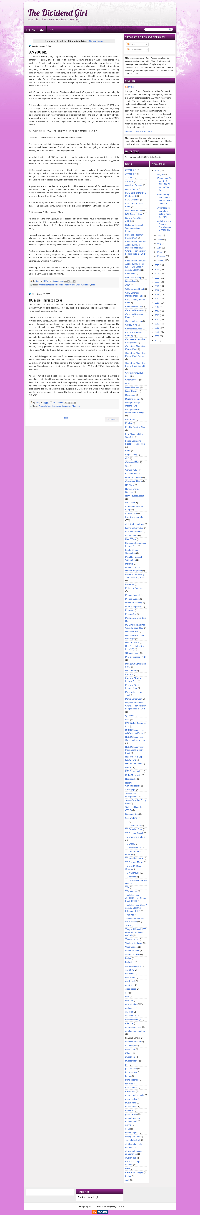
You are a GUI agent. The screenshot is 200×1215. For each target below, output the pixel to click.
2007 (157, 340)
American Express (133, 185)
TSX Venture (131, 891)
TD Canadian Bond (133, 829)
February (161, 256)
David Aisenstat (132, 387)
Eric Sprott (130, 419)
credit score (130, 989)
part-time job (131, 1114)
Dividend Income (132, 399)
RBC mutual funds (133, 763)
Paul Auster (130, 671)
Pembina (129, 674)
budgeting (129, 962)
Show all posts (96, 41)
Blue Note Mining (133, 277)
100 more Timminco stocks (45, 300)
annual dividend (132, 951)
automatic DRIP (132, 954)
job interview (131, 1068)
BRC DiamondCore (133, 214)
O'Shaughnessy (132, 653)
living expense (131, 1080)
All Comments (135, 50)
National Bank (131, 632)
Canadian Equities (133, 321)
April (159, 248)
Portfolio (30, 29)
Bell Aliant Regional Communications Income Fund (134, 228)
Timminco (76, 406)
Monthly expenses (133, 606)
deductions (130, 1008)
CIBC (127, 285)
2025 (157, 265)
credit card (130, 981)
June (159, 239)
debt (127, 996)
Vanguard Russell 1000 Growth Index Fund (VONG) (135, 932)
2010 (157, 328)
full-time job (130, 1045)
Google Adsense (132, 473)
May (159, 243)
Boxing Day (130, 281)
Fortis (127, 451)
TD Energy (130, 844)
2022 (157, 278)
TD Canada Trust (133, 825)
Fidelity (128, 423)
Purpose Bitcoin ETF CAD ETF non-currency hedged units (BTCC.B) (135, 705)
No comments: (58, 281)
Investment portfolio (134, 517)
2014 (157, 311)
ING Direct (130, 503)
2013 (157, 315)
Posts (132, 44)
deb (127, 993)
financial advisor (45, 284)
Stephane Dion (132, 814)
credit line (129, 985)
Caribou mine (131, 325)
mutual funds (85, 284)
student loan (130, 1158)
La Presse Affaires (133, 532)
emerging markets (133, 1027)
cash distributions (133, 966)
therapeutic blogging (134, 1172)
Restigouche (131, 779)
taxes (127, 1168)
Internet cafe (131, 513)
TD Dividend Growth (134, 833)
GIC (127, 458)
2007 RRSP (130, 170)
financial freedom (133, 1041)
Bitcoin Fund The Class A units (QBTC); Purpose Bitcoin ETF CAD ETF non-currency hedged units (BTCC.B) (136, 248)
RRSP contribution (133, 771)
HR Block (129, 485)
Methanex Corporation (135, 588)
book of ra (120, 1207)
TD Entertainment (133, 848)
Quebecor (129, 715)
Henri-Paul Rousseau (134, 496)
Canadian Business (134, 310)
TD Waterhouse (132, 873)
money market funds (72, 284)
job (126, 1064)
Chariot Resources (133, 329)
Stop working (131, 818)
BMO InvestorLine (133, 210)
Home (67, 418)
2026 (157, 170)
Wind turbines (131, 947)
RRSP (93, 284)
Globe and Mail (132, 462)
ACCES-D (129, 177)
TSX (127, 887)
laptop (128, 1076)
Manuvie (129, 564)
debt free (129, 1000)
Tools (52, 29)
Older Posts (112, 419)
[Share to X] (71, 281)
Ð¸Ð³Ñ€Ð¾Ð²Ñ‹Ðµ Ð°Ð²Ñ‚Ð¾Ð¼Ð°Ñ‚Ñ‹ (55, 1)
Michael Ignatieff (132, 595)
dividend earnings (133, 1019)
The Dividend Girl (57, 12)
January (161, 260)
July (159, 235)
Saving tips (130, 790)
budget (128, 958)
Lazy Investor (131, 535)
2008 (157, 336)
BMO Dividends (132, 200)
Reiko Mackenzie (133, 775)
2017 (157, 298)
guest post (130, 1049)
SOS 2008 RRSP (39, 52)
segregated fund (132, 1136)
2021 (157, 282)
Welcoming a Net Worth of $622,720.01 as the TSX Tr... (164, 184)
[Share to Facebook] (74, 281)
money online (131, 1099)
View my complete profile (138, 131)
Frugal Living (131, 454)
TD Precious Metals (134, 862)
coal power (130, 977)
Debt (42, 29)
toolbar (128, 1176)
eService (129, 1023)
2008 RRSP (130, 174)
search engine (131, 1132)
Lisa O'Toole (130, 539)
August (160, 174)
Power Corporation (133, 699)
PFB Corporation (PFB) (135, 657)
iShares (128, 1053)
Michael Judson (132, 599)
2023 (157, 274)
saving (128, 1125)
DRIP (127, 383)
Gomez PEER (131, 470)
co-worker (129, 973)
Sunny (131, 87)
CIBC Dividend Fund (134, 289)
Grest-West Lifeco (133, 481)
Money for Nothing (133, 602)
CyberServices (132, 380)
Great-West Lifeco (133, 477)
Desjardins (130, 395)
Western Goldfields (133, 943)
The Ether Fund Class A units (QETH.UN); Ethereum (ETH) (136, 908)
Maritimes (129, 584)
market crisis (131, 1087)
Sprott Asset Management (61, 406)
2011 (157, 324)
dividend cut (130, 1016)
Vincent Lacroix (132, 939)
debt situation (131, 1004)
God (127, 466)
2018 (157, 294)
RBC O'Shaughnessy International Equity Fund (134, 750)
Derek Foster (131, 391)
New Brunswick (132, 642)
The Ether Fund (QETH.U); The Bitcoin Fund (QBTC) (135, 898)
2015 (157, 307)
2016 (157, 303)
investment (130, 1057)
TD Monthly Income (134, 858)
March (160, 252)
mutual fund (130, 1103)
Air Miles (129, 181)
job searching (131, 1072)
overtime (129, 1110)
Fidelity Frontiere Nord (135, 427)
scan (127, 1129)
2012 (157, 319)
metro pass (130, 1091)
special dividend (132, 1140)
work (127, 1180)
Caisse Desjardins (133, 306)
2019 (157, 290)
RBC (127, 719)
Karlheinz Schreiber (134, 528)
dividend (129, 1012)
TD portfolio (130, 877)
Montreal (129, 610)
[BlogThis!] (68, 281)
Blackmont (130, 274)
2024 (157, 269)
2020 (157, 286)
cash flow (129, 970)
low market (130, 1084)
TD (126, 822)
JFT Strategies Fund (134, 524)
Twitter (128, 925)
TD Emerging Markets (135, 837)
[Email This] (65, 281)
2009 (157, 332)
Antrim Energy (131, 189)
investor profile (58, 284)
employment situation (135, 1031)
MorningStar (130, 614)
